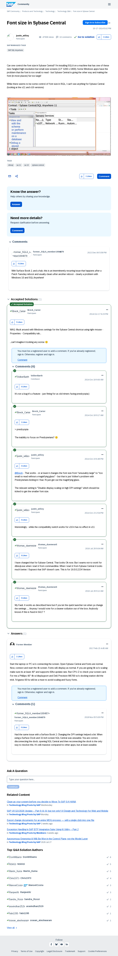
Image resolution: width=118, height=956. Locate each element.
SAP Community (13, 11)
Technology (50, 11)
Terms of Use (27, 951)
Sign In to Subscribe (95, 22)
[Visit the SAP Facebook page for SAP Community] (51, 944)
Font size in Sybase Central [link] (84, 11)
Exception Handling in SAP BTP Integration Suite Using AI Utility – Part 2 (43, 829)
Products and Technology (32, 11)
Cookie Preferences (97, 951)
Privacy (14, 951)
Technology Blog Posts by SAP (25, 805)
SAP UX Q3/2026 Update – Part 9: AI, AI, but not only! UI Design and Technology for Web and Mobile (57, 811)
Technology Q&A (64, 11)
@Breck (19, 473)
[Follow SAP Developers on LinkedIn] (67, 944)
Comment (104, 176)
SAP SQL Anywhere (15, 50)
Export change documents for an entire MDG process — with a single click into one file (50, 820)
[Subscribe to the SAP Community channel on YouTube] (61, 944)
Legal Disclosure (54, 951)
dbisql (10, 165)
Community (23, 4)
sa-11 (19, 165)
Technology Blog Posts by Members (27, 833)
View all (11, 928)
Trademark (70, 951)
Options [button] (109, 23)
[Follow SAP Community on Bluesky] (56, 944)
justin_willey (22, 35)
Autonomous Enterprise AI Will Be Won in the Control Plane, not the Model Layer (47, 839)
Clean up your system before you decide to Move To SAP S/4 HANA (41, 801)
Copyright (39, 951)
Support (81, 951)
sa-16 (26, 165)
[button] (99, 37)
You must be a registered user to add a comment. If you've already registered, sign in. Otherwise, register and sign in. (57, 353)
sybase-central (38, 165)
